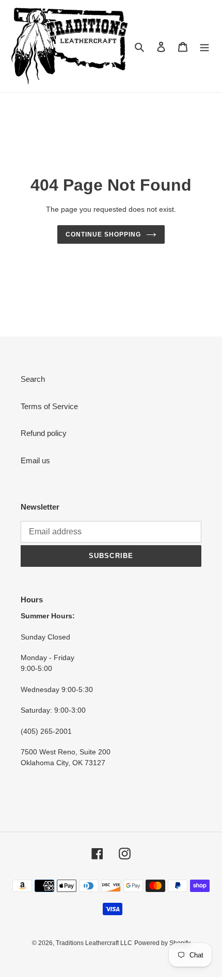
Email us (35, 460)
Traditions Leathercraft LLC (94, 943)
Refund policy (44, 433)
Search (33, 379)
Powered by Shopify (162, 943)
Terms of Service (49, 406)
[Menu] (204, 46)
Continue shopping (103, 234)
